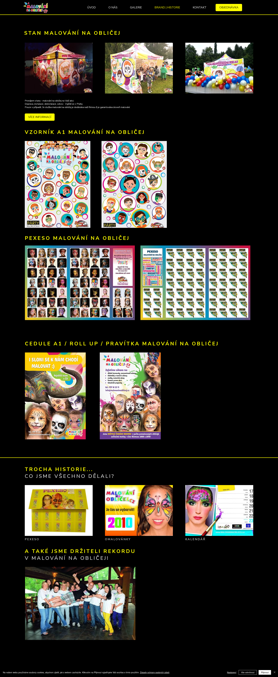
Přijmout (265, 672)
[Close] (274, 672)
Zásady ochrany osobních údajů (154, 672)
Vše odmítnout (247, 672)
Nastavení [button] (231, 672)
